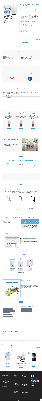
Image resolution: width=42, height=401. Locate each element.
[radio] (21, 25)
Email (22, 341)
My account (28, 1)
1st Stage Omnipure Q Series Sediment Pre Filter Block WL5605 (8, 113)
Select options (21, 367)
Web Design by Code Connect (25, 400)
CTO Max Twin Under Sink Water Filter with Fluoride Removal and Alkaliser (8, 363)
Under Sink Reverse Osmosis (19, 365)
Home (12, 1)
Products (15, 1)
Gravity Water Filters (38, 364)
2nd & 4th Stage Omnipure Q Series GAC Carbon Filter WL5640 (21, 113)
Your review (3, 334)
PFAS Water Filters (33, 364)
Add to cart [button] (34, 366)
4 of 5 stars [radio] (4, 333)
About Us (20, 1)
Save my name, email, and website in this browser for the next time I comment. (11, 345)
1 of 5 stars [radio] (2, 333)
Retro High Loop (26, 14)
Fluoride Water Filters (34, 364)
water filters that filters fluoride (33, 292)
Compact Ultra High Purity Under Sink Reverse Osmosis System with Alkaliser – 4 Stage (21, 363)
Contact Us (24, 1)
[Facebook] (31, 376)
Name (3, 341)
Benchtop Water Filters (30, 364)
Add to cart (25, 42)
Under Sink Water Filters (24, 46)
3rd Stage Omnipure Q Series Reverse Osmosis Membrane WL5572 (33, 113)
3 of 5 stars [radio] (3, 333)
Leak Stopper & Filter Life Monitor (26, 13)
